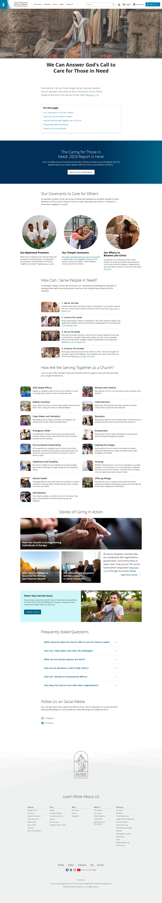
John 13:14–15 (88, 356)
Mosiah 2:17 (92, 94)
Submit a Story (32, 612)
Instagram (49, 718)
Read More (129, 574)
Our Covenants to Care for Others (58, 112)
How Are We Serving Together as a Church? (62, 120)
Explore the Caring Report (81, 172)
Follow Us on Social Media (54, 128)
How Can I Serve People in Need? (57, 116)
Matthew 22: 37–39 (45, 264)
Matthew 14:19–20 (69, 342)
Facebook (49, 723)
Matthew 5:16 (76, 356)
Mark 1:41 (81, 342)
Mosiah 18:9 (71, 325)
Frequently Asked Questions (55, 124)
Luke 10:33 (113, 308)
